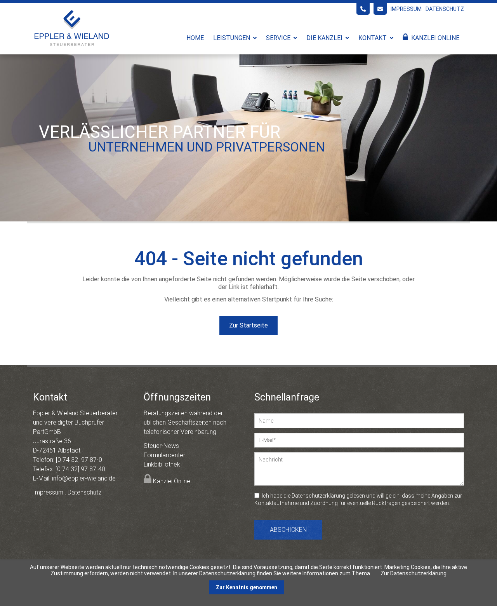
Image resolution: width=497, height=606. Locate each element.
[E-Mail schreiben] (380, 9)
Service (278, 38)
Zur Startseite (248, 325)
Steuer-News (161, 445)
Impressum (406, 9)
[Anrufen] (363, 9)
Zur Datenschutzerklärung (414, 573)
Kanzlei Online (435, 38)
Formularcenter (164, 455)
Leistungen (231, 38)
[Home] (72, 45)
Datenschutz (445, 9)
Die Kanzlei (324, 38)
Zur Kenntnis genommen (246, 587)
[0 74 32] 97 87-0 (79, 459)
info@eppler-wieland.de (84, 478)
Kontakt (372, 38)
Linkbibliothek (162, 464)
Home (195, 38)
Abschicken (288, 529)
